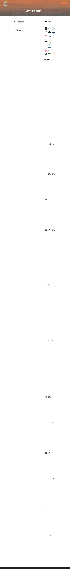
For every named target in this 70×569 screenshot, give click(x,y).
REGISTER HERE (64, 3)
